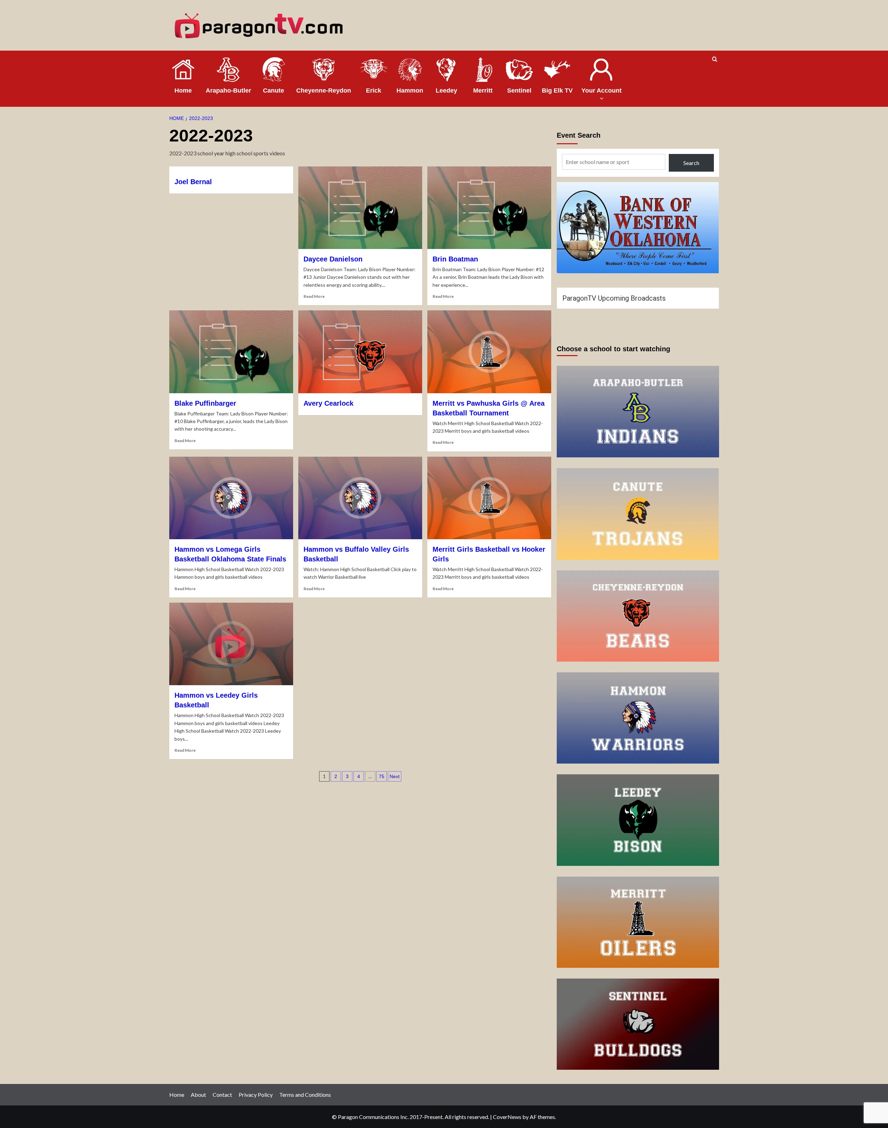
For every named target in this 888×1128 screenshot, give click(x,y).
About (198, 1094)
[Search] (714, 59)
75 (381, 776)
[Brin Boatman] (489, 207)
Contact (222, 1094)
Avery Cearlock (328, 403)
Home (176, 1094)
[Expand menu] (601, 98)
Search (691, 163)
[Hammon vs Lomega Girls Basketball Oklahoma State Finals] (231, 498)
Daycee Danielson (333, 259)
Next (395, 776)
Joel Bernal (193, 182)
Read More (314, 296)
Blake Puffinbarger (205, 403)
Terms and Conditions (305, 1094)
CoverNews (507, 1116)
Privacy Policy (256, 1094)
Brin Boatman (455, 259)
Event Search (578, 135)
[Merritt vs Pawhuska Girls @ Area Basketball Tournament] (489, 351)
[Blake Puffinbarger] (231, 351)
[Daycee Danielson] (360, 207)
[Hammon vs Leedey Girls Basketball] (231, 644)
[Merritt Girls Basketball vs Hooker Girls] (489, 498)
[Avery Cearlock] (360, 351)
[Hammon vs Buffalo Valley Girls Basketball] (360, 498)
